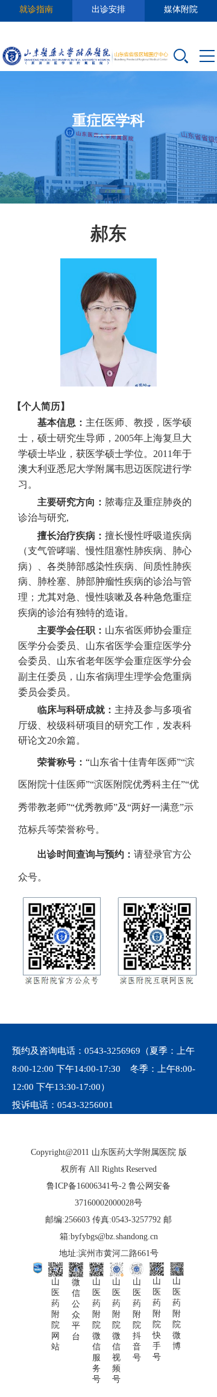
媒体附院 (181, 9)
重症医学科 (108, 120)
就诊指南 (36, 9)
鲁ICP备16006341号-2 (86, 1185)
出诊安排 (108, 9)
